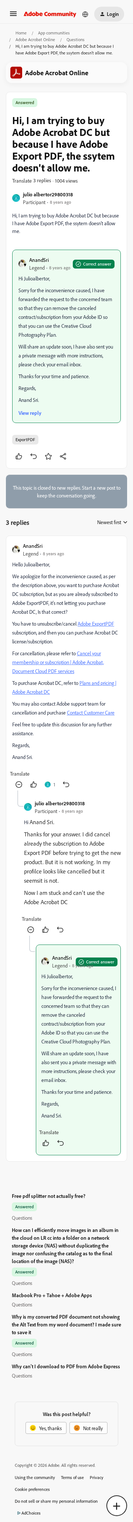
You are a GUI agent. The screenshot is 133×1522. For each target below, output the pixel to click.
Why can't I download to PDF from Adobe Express (66, 1366)
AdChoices (31, 1513)
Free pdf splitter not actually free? (48, 1196)
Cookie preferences (32, 1489)
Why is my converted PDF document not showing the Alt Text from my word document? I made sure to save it (66, 1324)
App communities (54, 33)
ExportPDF (25, 439)
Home (21, 33)
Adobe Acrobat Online (35, 39)
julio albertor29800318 (48, 194)
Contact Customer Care (91, 712)
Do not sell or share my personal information (56, 1501)
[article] (66, 666)
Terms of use (72, 1477)
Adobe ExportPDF (96, 623)
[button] (13, 16)
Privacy (96, 1477)
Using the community (35, 1477)
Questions (75, 39)
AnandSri (39, 260)
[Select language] (85, 14)
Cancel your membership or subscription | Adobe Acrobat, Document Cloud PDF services (58, 662)
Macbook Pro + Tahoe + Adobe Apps (52, 1295)
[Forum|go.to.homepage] (50, 14)
